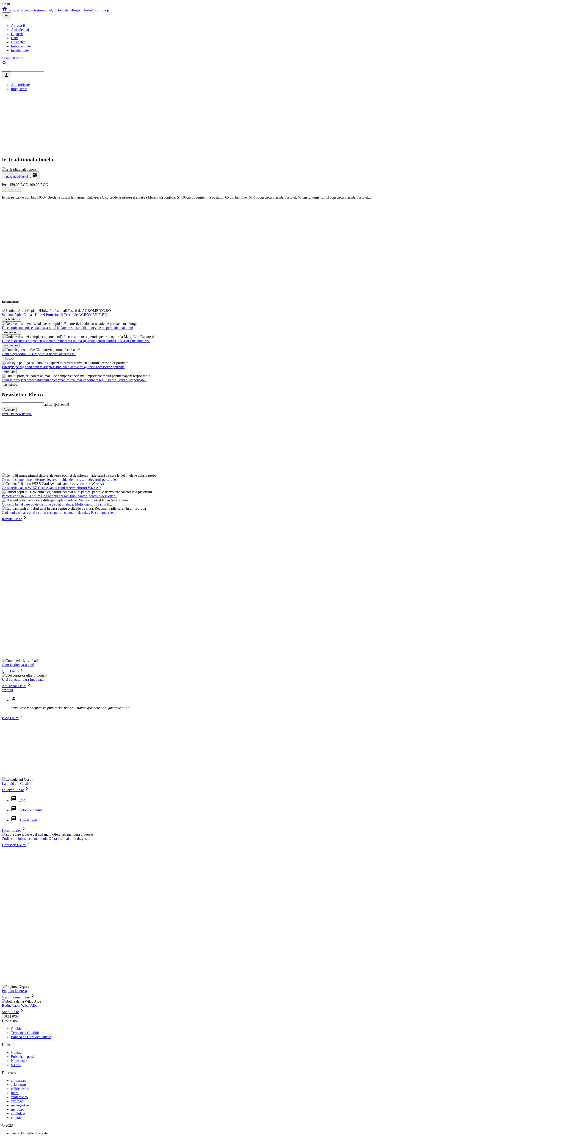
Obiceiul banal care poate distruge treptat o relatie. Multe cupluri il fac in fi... (57, 504)
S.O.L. (16, 1065)
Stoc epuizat (12, 189)
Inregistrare (19, 89)
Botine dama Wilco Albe (19, 1005)
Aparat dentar (29, 820)
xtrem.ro (17, 1101)
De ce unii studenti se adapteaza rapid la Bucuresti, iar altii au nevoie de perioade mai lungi (67, 328)
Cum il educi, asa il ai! (18, 665)
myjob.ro (17, 1109)
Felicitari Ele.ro (13, 790)
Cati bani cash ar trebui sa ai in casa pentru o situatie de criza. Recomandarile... (59, 512)
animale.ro (18, 1080)
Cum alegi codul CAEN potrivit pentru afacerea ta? (39, 354)
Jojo (22, 800)
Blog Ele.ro (10, 718)
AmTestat (85, 10)
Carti (14, 38)
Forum (96, 10)
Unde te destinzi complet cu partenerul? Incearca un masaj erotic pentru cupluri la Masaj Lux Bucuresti (76, 341)
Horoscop (25, 10)
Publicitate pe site (23, 1057)
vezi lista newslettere (17, 414)
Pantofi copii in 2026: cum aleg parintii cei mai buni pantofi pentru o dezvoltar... (59, 496)
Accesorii (18, 26)
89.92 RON (11, 1016)
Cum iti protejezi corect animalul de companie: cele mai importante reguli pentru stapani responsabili (74, 380)
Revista (12, 10)
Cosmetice (18, 42)
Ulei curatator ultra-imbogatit (23, 679)
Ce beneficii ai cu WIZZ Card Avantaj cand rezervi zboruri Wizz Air (51, 488)
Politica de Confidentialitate (31, 1037)
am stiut (7, 690)
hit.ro (15, 1093)
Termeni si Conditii (25, 1033)
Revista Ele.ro (12, 519)
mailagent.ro (20, 1105)
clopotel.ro (18, 1118)
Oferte (18, 58)
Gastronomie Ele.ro (16, 997)
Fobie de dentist (30, 810)
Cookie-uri (19, 1029)
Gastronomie (41, 10)
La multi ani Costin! (16, 783)
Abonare (9, 409)
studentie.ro (19, 1097)
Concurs (8, 58)
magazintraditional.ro (18, 176)
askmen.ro (18, 1084)
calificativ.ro (20, 1089)
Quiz (54, 10)
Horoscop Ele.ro (14, 845)
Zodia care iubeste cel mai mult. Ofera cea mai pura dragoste (45, 838)
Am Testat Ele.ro (14, 686)
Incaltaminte (20, 50)
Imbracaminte (21, 46)
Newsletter (19, 1061)
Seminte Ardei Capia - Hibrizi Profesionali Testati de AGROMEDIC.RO (54, 315)
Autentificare (20, 85)
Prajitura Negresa (14, 991)
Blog (74, 10)
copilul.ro (18, 1113)
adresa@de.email (56, 404)
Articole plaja (20, 30)
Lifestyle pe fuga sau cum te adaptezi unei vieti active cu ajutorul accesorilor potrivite (63, 367)
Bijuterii (17, 34)
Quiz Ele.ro (10, 671)
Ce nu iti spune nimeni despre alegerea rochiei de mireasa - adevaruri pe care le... (60, 479)
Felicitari (64, 10)
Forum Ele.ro (11, 830)
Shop (105, 10)
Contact (16, 1052)
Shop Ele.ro (10, 1012)
